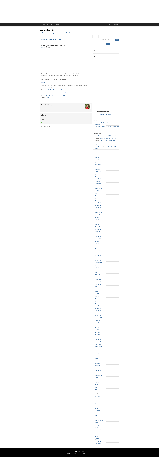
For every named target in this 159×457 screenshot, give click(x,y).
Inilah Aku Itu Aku (44, 24)
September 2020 (98, 212)
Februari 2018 (98, 277)
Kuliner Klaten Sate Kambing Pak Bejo (108, 138)
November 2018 (98, 258)
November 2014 (98, 370)
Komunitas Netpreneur (55, 24)
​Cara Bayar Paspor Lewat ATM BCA (108, 140)
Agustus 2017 (98, 291)
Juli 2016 (97, 322)
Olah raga (95, 36)
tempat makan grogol (69, 95)
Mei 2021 (97, 195)
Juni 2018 (97, 267)
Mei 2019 (97, 246)
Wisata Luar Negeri (57, 39)
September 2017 (98, 289)
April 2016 (97, 329)
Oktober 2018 (98, 260)
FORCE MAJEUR (112, 135)
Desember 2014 (98, 368)
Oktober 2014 (98, 372)
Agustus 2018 (98, 265)
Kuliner (85, 36)
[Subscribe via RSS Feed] (47, 122)
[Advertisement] (49, 11)
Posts (110, 24)
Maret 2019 (97, 248)
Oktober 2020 (98, 210)
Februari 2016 (98, 334)
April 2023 (97, 162)
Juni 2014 (97, 382)
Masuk (96, 436)
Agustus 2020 (98, 214)
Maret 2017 (97, 303)
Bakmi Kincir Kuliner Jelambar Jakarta (103, 129)
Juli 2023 (97, 159)
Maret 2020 (97, 226)
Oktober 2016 (98, 315)
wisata (50, 39)
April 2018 (97, 272)
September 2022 (98, 169)
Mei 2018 (97, 269)
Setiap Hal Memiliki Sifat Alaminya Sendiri (50, 129)
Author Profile (55, 105)
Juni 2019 (97, 243)
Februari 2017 (98, 305)
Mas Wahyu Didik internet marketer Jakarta (57, 89)
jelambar (46, 95)
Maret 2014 (97, 389)
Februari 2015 (98, 363)
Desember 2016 (98, 310)
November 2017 (98, 284)
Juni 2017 (97, 296)
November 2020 (98, 207)
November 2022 (98, 167)
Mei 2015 (97, 356)
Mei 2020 (97, 222)
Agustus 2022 (98, 171)
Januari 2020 (98, 231)
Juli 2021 (97, 190)
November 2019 (98, 236)
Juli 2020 (97, 217)
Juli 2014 (97, 380)
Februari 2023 (98, 164)
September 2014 (98, 375)
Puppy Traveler (98, 146)
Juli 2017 (97, 293)
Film (70, 36)
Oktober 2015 (98, 344)
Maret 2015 (97, 361)
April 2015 (97, 358)
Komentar (98, 441)
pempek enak (61, 95)
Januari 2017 (98, 308)
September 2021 (98, 188)
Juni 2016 (97, 325)
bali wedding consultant (100, 135)
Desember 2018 (98, 255)
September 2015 (98, 346)
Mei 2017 (97, 298)
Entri (97, 438)
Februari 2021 (98, 202)
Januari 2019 (98, 253)
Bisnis (66, 36)
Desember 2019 (98, 234)
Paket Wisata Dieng (99, 143)
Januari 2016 (98, 337)
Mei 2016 (97, 327)
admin (42, 47)
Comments (116, 24)
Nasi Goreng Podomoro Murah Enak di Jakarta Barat (107, 126)
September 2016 (98, 317)
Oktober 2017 (98, 286)
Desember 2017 (98, 281)
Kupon (90, 36)
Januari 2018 (98, 279)
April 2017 (97, 301)
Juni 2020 (97, 219)
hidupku (74, 36)
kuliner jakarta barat (52, 95)
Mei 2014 (97, 384)
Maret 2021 (97, 200)
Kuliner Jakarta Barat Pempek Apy (53, 45)
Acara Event (43, 36)
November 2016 (98, 313)
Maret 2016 (97, 332)
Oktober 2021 (98, 186)
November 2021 (98, 183)
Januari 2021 (98, 205)
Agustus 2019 (98, 238)
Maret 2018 (97, 274)
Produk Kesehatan (103, 36)
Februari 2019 (98, 250)
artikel (49, 36)
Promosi (111, 36)
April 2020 (97, 224)
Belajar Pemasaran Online (57, 36)
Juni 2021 (97, 193)
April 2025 (97, 157)
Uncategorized (44, 39)
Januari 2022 (98, 181)
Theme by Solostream (88, 453)
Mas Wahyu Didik (48, 30)
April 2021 (97, 198)
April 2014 (97, 387)
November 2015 (98, 341)
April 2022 (97, 174)
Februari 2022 (98, 178)
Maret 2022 (97, 176)
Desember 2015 (98, 339)
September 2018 (98, 262)
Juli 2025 (97, 155)
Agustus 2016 (98, 320)
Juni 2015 (97, 353)
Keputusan (88, 129)
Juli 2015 (97, 351)
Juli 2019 (97, 241)
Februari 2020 (98, 229)
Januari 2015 (98, 365)
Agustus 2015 (98, 349)
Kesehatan (80, 36)
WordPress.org (98, 443)
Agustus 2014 (98, 377)
